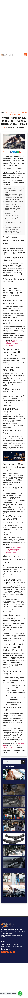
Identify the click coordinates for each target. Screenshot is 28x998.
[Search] (23, 762)
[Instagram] (5, 952)
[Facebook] (8, 952)
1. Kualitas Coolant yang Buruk (14, 204)
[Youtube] (14, 952)
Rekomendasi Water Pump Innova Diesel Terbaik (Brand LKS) (13, 228)
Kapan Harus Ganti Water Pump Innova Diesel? (12, 212)
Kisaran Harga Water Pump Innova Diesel (13, 219)
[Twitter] (11, 952)
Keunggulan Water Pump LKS (14, 231)
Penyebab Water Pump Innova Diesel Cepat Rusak (14, 202)
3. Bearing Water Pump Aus (13, 208)
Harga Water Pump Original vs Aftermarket (14, 223)
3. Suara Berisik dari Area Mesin (14, 197)
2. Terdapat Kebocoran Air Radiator (15, 195)
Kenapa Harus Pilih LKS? (13, 232)
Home (2, 112)
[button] (25, 54)
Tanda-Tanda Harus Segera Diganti (15, 217)
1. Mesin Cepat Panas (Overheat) (14, 194)
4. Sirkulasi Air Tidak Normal (13, 199)
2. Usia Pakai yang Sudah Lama (14, 206)
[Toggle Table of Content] (22, 188)
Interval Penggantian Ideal (13, 215)
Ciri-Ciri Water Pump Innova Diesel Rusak (13, 191)
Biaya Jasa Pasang (11, 225)
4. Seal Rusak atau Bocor (13, 209)
